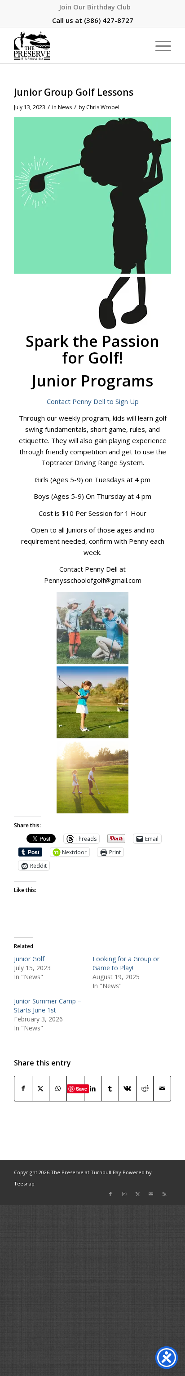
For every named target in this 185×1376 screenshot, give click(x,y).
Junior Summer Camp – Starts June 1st (47, 1005)
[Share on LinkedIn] (92, 1088)
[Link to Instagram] (124, 1194)
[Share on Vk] (127, 1088)
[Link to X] (137, 1194)
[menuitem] (95, 6)
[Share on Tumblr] (110, 1088)
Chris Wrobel (102, 107)
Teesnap (24, 1183)
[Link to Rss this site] (164, 1194)
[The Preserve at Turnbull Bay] (77, 45)
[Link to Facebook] (110, 1194)
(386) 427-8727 (108, 20)
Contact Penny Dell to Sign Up (93, 401)
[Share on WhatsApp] (57, 1088)
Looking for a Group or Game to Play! (125, 963)
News (65, 107)
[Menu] (158, 45)
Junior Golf (29, 958)
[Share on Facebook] (23, 1088)
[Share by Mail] (162, 1088)
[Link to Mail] (151, 1194)
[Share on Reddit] (145, 1088)
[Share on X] (40, 1088)
